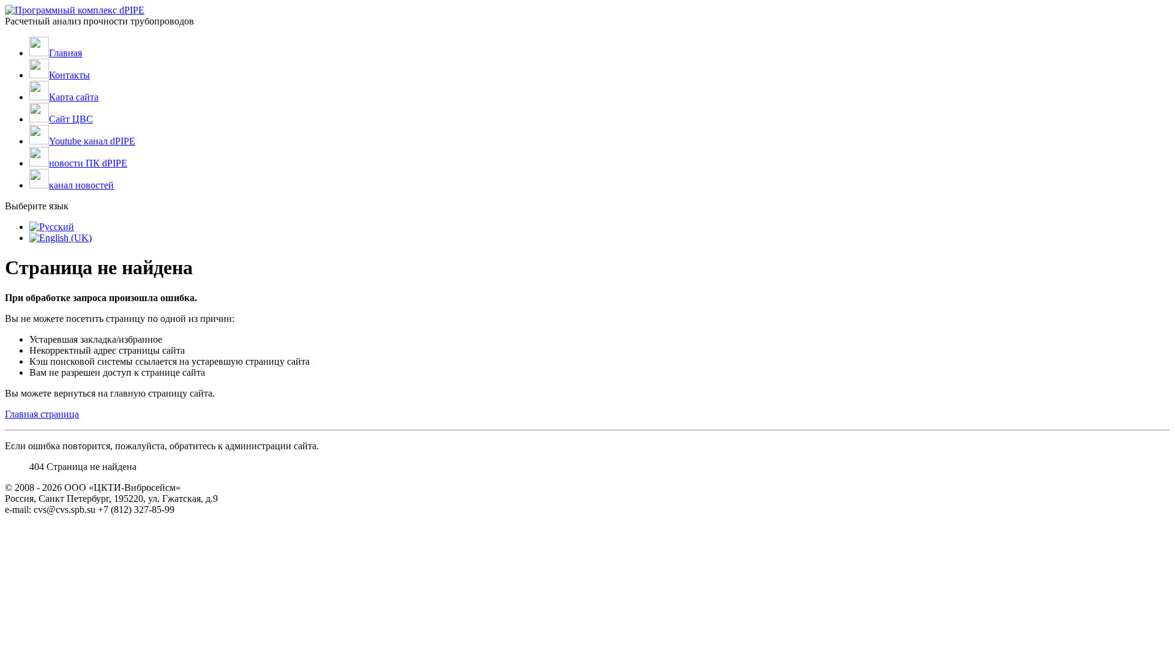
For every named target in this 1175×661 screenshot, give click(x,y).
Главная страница (42, 414)
